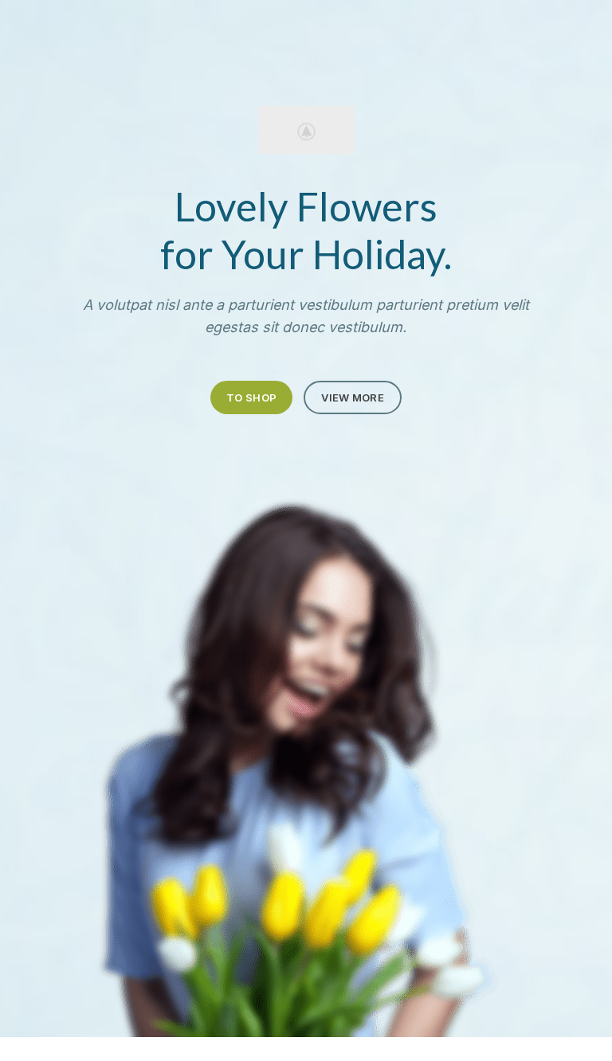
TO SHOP (251, 397)
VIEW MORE (352, 397)
